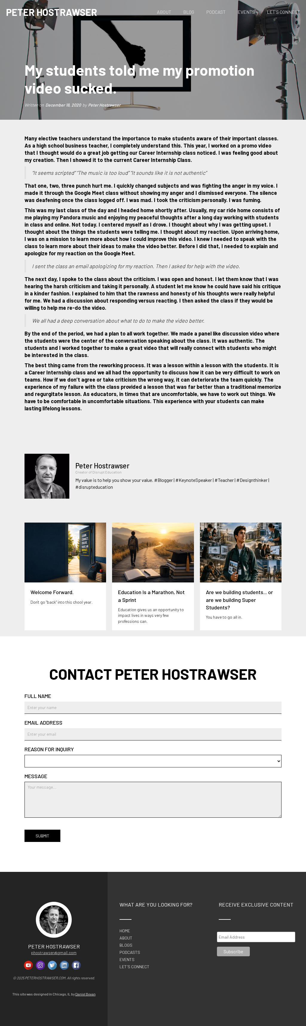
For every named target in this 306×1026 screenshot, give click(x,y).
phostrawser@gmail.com (53, 952)
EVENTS (246, 12)
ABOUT (164, 12)
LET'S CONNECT (283, 12)
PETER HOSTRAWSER (51, 12)
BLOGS (126, 945)
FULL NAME (38, 696)
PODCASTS (130, 952)
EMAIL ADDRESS (43, 722)
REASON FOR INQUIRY (49, 749)
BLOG (188, 12)
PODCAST (216, 12)
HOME (125, 931)
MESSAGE (36, 776)
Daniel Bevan (85, 994)
